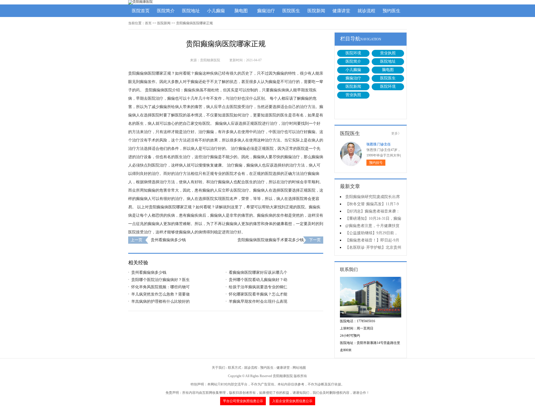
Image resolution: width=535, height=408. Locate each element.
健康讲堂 (341, 10)
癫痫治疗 (266, 10)
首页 (148, 23)
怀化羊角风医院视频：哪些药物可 (160, 287)
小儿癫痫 (216, 10)
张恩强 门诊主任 (378, 144)
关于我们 (218, 368)
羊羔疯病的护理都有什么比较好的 (160, 301)
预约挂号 (376, 163)
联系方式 (234, 368)
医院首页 (141, 10)
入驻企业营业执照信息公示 (292, 401)
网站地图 (299, 368)
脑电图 (241, 10)
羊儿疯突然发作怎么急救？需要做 (160, 294)
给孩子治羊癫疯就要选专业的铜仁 (258, 287)
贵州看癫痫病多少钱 (168, 240)
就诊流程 (366, 10)
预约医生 (391, 10)
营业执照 (388, 53)
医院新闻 (316, 10)
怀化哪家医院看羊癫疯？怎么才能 (258, 294)
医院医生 (291, 10)
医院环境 (353, 53)
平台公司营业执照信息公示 (243, 401)
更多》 (396, 133)
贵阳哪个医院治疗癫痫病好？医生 (160, 280)
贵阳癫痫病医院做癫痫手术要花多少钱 (270, 240)
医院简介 (166, 10)
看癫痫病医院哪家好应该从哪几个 (258, 272)
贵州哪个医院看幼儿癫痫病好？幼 (258, 280)
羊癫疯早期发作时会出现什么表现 (258, 301)
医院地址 (191, 10)
